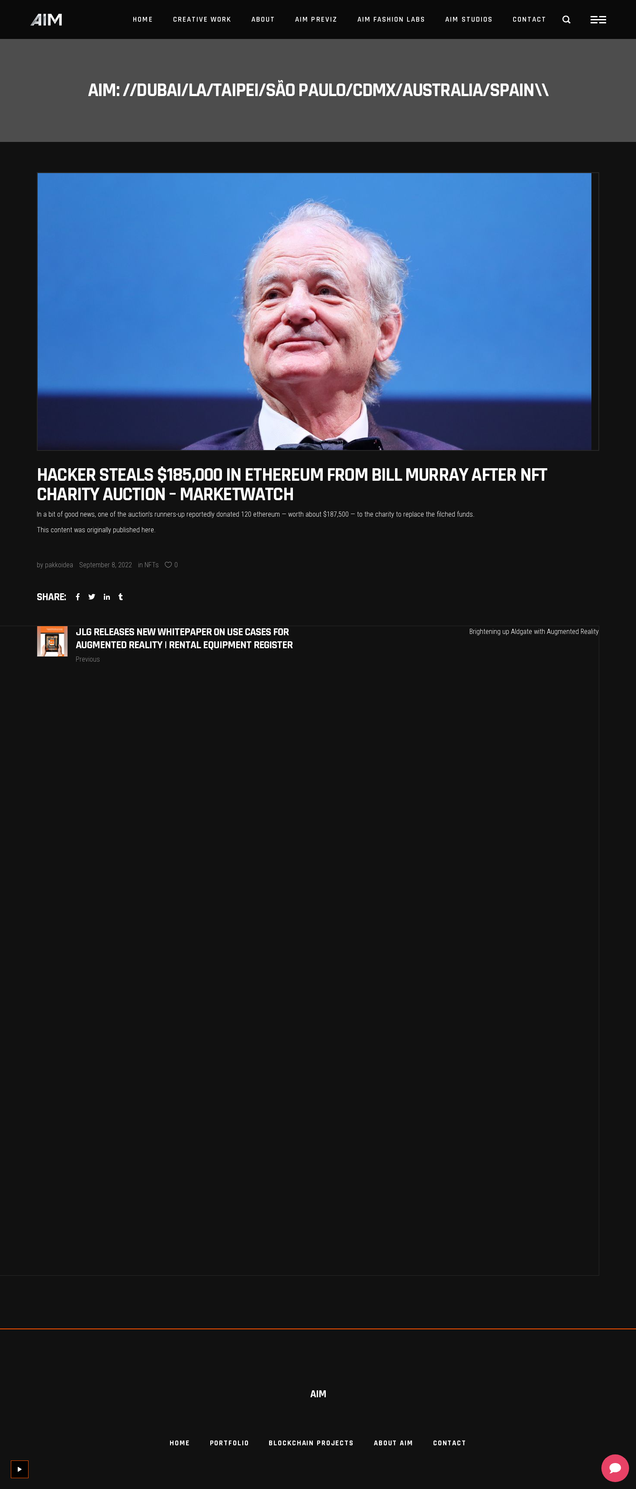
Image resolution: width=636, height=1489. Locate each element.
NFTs (152, 565)
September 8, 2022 (105, 565)
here (147, 530)
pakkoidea (59, 565)
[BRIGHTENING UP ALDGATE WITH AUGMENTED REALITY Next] (458, 951)
